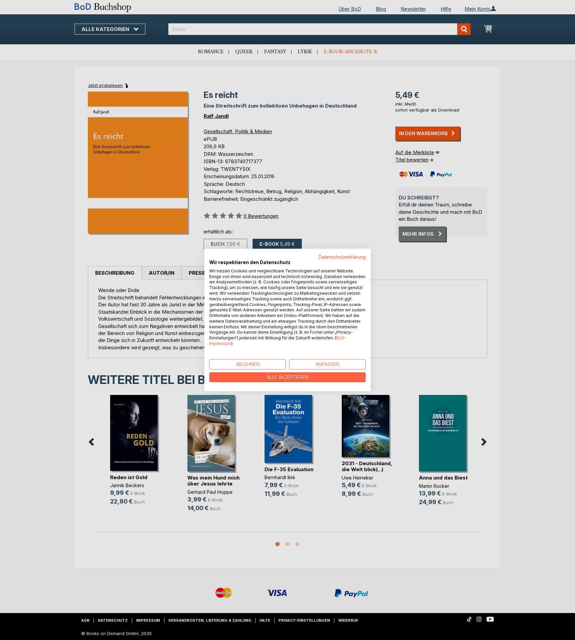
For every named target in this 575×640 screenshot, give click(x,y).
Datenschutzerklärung (342, 257)
